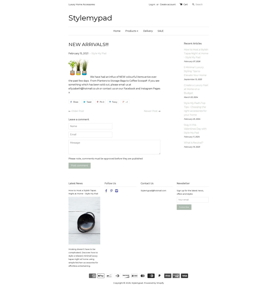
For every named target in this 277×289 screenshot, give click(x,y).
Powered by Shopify (154, 283)
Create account (168, 4)
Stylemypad (90, 17)
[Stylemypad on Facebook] (106, 191)
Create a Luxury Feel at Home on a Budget (196, 89)
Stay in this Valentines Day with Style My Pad (195, 129)
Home (116, 31)
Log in (152, 4)
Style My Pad (98, 53)
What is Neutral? (193, 142)
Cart (186, 4)
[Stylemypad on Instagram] (116, 191)
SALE (161, 31)
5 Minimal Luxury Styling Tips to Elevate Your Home (195, 71)
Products (131, 31)
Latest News (76, 183)
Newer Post (151, 111)
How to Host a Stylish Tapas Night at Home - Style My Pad (196, 53)
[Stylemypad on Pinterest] (111, 191)
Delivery (148, 31)
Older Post (77, 111)
